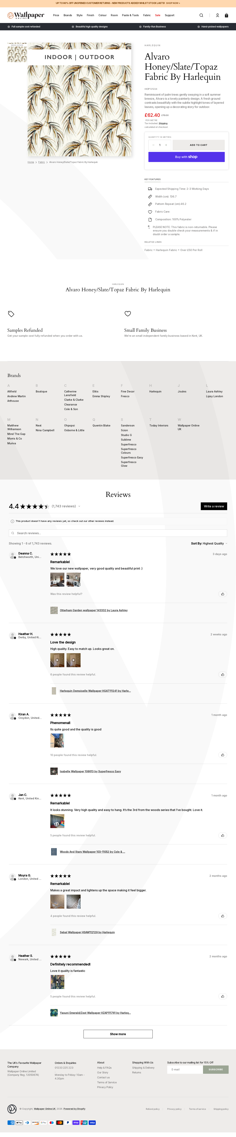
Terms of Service (107, 1082)
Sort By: (196, 543)
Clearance (70, 404)
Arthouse (13, 400)
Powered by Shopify (74, 1108)
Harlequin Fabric (166, 250)
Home (31, 162)
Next (38, 425)
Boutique (41, 391)
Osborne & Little (74, 430)
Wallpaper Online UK (188, 427)
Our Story (102, 1072)
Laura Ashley (214, 391)
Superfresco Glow (128, 463)
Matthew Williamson (14, 427)
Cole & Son (71, 409)
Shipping (163, 123)
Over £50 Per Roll (191, 250)
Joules (182, 391)
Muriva (11, 443)
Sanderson (128, 425)
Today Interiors (158, 425)
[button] (201, 15)
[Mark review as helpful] (222, 594)
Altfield (11, 391)
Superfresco (128, 444)
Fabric (41, 162)
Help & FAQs (104, 1067)
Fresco (125, 396)
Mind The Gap (16, 433)
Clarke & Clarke (74, 399)
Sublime (126, 439)
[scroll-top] (228, 1129)
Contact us (103, 1077)
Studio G (126, 435)
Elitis (95, 391)
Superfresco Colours (128, 450)
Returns (136, 1072)
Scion (124, 430)
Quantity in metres (159, 137)
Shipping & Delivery (143, 1067)
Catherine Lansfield (70, 393)
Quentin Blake (101, 425)
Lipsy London (214, 396)
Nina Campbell (45, 430)
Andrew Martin (16, 396)
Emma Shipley (101, 396)
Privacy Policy (105, 1087)
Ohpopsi (69, 425)
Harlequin (155, 391)
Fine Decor (127, 391)
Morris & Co (14, 438)
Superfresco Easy (132, 457)
